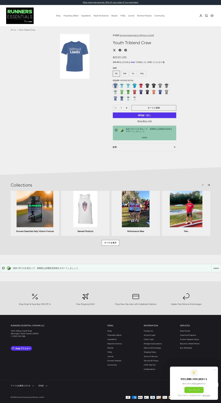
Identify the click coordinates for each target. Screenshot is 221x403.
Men (186, 231)
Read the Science (101, 16)
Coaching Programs (188, 335)
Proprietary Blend (71, 16)
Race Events (185, 331)
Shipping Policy (150, 352)
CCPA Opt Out (150, 365)
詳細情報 (144, 137)
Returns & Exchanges (152, 348)
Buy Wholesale (186, 348)
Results (114, 16)
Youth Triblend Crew (27, 30)
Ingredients (86, 16)
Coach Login (149, 339)
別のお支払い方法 (144, 121)
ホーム (13, 30)
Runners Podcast (144, 16)
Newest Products (85, 231)
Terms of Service (151, 356)
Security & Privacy (151, 361)
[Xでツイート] (114, 50)
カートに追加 (154, 108)
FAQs (122, 16)
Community (159, 16)
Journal (131, 16)
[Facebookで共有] (120, 50)
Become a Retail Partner (190, 344)
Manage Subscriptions (153, 344)
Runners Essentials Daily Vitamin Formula (35, 231)
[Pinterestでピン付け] (125, 50)
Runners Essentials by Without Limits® (136, 35)
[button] (206, 16)
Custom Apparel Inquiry (189, 339)
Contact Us (148, 331)
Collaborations (149, 369)
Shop (58, 16)
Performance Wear (135, 231)
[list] (75, 57)
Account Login (150, 335)
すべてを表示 (110, 243)
